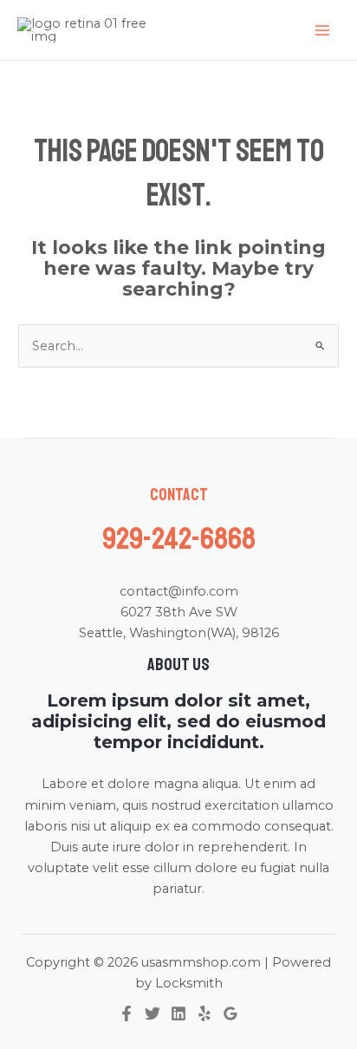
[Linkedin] (178, 1013)
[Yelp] (204, 1013)
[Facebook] (126, 1013)
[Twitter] (152, 1013)
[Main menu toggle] (322, 29)
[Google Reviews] (230, 1013)
